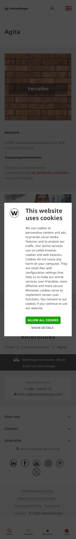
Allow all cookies (43, 320)
